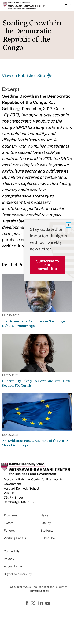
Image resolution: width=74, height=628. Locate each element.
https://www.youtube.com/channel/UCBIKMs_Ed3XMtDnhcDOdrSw (48, 603)
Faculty (45, 523)
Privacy (9, 559)
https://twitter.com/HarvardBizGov (34, 603)
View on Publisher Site (23, 75)
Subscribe (47, 538)
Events (8, 523)
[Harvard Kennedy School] (25, 5)
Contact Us (11, 551)
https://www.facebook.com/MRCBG (27, 603)
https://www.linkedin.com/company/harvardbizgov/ (41, 603)
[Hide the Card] (68, 225)
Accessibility (13, 566)
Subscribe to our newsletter (47, 265)
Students (46, 530)
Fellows (9, 530)
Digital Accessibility (18, 574)
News (44, 515)
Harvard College (39, 590)
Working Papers (15, 538)
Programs (10, 515)
